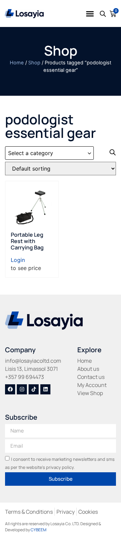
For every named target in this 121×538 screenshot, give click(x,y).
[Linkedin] (45, 389)
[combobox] (49, 153)
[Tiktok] (34, 389)
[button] (90, 13)
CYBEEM (38, 530)
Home (17, 63)
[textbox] (49, 153)
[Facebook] (10, 389)
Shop (34, 63)
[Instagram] (22, 389)
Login (18, 260)
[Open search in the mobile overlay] (102, 14)
